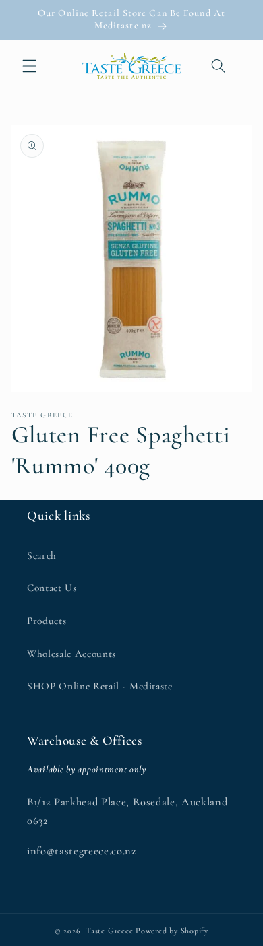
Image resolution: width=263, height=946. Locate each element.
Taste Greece (109, 930)
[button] (29, 65)
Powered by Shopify (172, 930)
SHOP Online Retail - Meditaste (100, 686)
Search (42, 555)
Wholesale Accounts (71, 654)
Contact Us (52, 588)
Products (46, 621)
